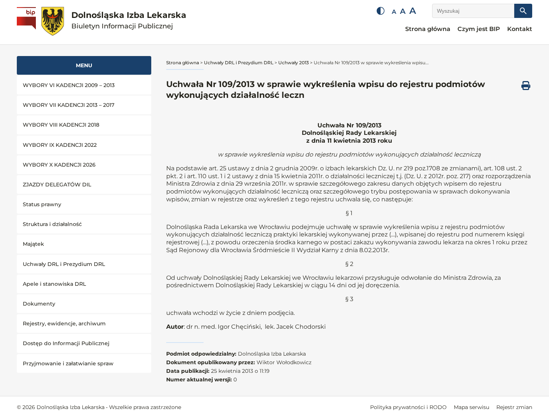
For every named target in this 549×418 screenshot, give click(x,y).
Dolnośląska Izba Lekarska (128, 20)
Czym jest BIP (479, 28)
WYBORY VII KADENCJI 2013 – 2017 (68, 105)
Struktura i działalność (52, 224)
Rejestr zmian (514, 407)
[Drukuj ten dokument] (525, 85)
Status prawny (42, 204)
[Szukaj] (523, 11)
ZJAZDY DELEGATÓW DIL (57, 184)
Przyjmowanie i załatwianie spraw (68, 363)
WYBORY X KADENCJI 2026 (59, 164)
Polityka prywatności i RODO (408, 407)
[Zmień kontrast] (380, 10)
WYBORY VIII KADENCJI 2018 (61, 124)
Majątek (33, 244)
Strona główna (427, 28)
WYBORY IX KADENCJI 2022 (60, 145)
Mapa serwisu (471, 407)
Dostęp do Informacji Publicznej (66, 343)
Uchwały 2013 (293, 62)
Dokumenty (39, 303)
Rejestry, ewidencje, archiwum (64, 323)
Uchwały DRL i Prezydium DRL (64, 264)
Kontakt (519, 28)
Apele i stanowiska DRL (54, 284)
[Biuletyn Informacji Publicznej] (27, 22)
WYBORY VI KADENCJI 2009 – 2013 (69, 85)
